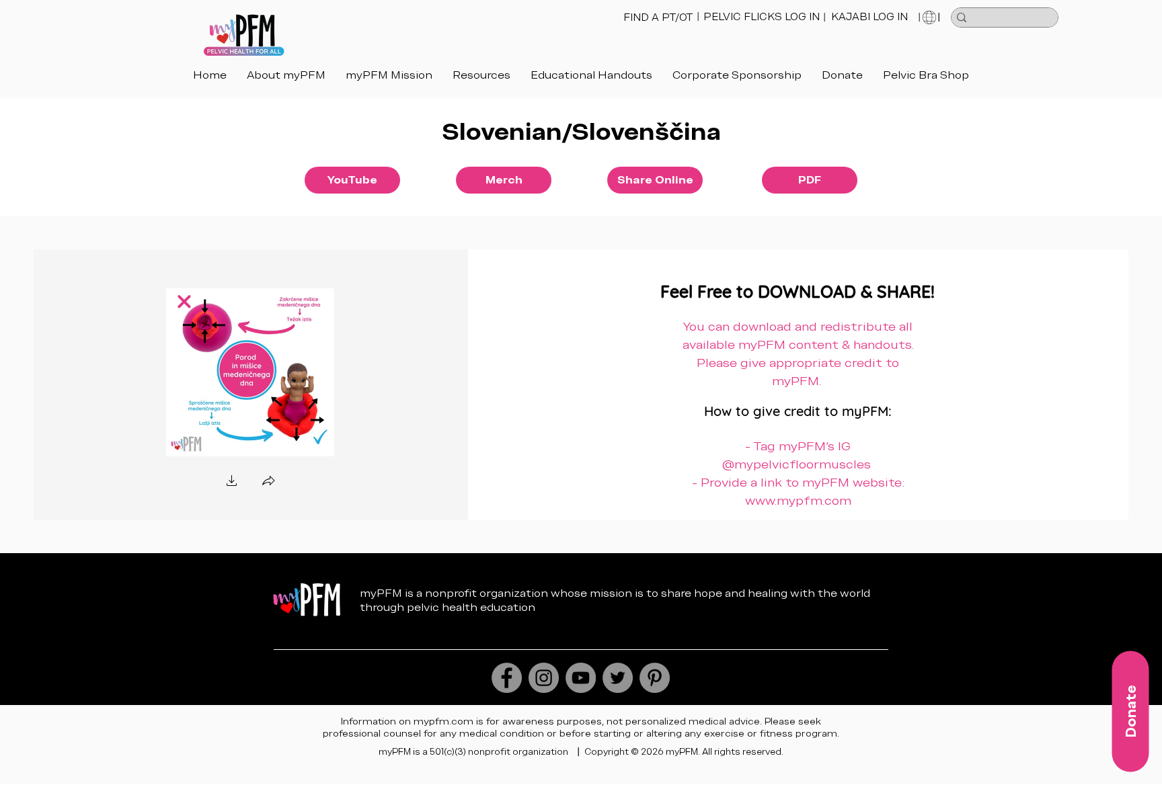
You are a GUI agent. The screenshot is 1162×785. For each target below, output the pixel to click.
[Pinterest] (655, 678)
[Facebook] (507, 678)
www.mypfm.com (798, 500)
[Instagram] (544, 678)
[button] (591, 75)
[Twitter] (618, 678)
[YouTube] (581, 678)
